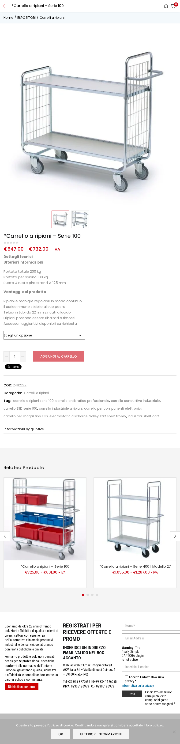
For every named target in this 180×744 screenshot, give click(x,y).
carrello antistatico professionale (82, 400)
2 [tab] (87, 595)
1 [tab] (83, 595)
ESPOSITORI (26, 17)
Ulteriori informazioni (101, 734)
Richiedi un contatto (21, 687)
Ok (60, 734)
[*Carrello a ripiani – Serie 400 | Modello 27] (135, 518)
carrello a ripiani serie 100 (33, 400)
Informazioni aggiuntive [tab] (24, 429)
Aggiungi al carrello (58, 356)
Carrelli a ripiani (52, 17)
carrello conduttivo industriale (135, 400)
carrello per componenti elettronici (113, 408)
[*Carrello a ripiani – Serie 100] (45, 518)
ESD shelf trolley (113, 416)
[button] (172, 6)
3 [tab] (92, 595)
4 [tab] (97, 595)
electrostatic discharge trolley (74, 416)
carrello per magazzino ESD (26, 416)
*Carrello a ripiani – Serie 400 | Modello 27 (135, 566)
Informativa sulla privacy (138, 685)
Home (8, 17)
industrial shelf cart (143, 416)
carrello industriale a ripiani (60, 408)
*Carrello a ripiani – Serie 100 (45, 566)
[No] (174, 731)
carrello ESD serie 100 (20, 408)
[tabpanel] (45, 532)
